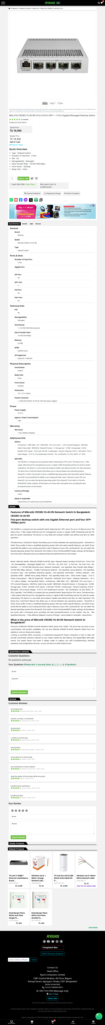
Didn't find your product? (52, 953)
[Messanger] (26, 199)
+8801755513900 (46, 991)
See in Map (53, 994)
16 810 (47, 987)
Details (24, 224)
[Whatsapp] (11, 199)
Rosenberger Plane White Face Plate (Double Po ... (39, 915)
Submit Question (19, 692)
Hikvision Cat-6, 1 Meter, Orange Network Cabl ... (39, 878)
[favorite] (36, 178)
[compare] (32, 178)
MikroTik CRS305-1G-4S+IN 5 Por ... (52, 8)
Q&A (31, 224)
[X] (31, 199)
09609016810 (57, 987)
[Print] (36, 199)
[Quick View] (26, 870)
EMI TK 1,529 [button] (15, 142)
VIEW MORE (93, 928)
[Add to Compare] (26, 861)
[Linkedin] (61, 941)
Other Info (52, 998)
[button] (41, 199)
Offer (32, 1023)
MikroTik (36, 8)
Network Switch (25, 8)
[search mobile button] (99, 3)
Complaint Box (50, 947)
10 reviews (24, 119)
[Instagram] (57, 941)
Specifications (14, 224)
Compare (73, 1023)
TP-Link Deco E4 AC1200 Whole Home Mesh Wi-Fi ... (63, 878)
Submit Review (18, 837)
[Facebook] (20, 199)
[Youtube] (52, 941)
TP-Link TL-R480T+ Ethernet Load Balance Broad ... (18, 878)
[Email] (16, 199)
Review (38, 224)
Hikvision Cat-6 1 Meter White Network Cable (86, 876)
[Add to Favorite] (26, 865)
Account (94, 1023)
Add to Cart (23, 178)
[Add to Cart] (26, 856)
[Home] (9, 8)
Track (34, 959)
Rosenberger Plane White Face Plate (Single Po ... (17, 915)
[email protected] (52, 984)
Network (15, 8)
